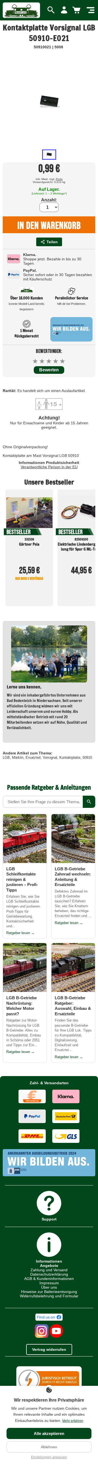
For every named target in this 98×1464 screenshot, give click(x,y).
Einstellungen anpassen (49, 1457)
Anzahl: (49, 200)
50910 (87, 757)
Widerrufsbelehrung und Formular (49, 1296)
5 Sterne (62, 361)
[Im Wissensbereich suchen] (89, 802)
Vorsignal (50, 757)
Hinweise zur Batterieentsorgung (49, 1292)
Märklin (17, 757)
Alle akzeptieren (49, 1433)
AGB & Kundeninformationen (49, 1278)
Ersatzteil (33, 757)
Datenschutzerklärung (49, 1274)
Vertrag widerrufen (49, 1349)
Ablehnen (49, 1447)
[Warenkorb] (77, 10)
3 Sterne (49, 361)
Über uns (49, 1287)
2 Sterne (42, 361)
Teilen (52, 242)
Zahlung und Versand (49, 1270)
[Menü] (90, 10)
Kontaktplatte (69, 757)
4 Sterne (56, 361)
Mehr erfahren (72, 1421)
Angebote (49, 1265)
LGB (6, 757)
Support (49, 1219)
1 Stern (35, 361)
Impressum (49, 1283)
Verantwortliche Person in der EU (49, 467)
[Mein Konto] (64, 10)
